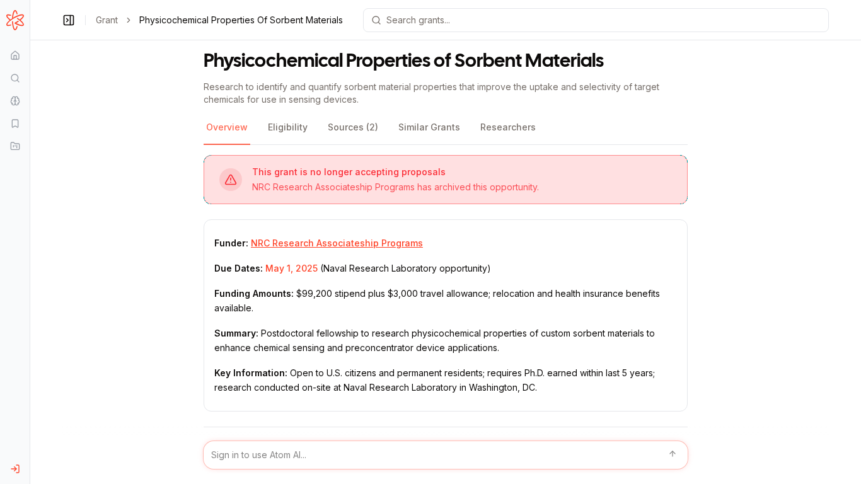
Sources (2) (353, 127)
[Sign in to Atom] (15, 469)
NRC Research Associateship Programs (337, 243)
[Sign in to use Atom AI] (446, 455)
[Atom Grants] (15, 20)
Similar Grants (429, 127)
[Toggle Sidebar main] (30, 242)
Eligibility (288, 127)
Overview (227, 127)
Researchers (508, 127)
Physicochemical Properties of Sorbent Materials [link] (241, 19)
